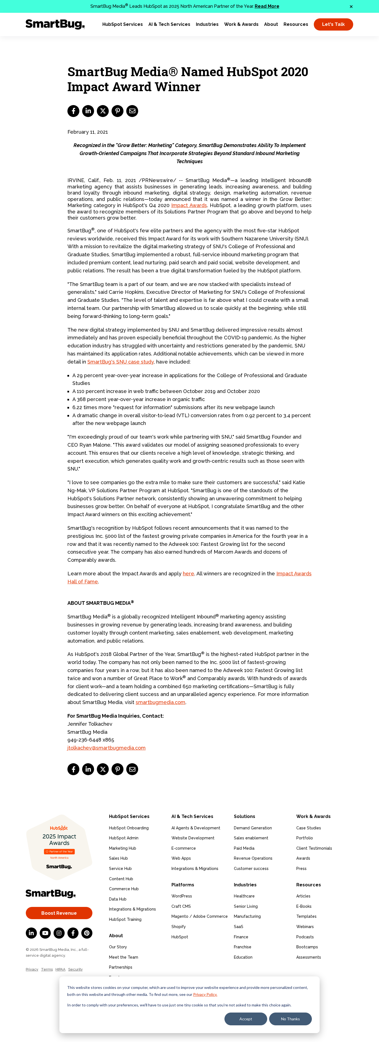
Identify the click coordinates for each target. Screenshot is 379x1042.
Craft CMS (181, 906)
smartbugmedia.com (160, 702)
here (188, 573)
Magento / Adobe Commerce (199, 916)
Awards (303, 858)
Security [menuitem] (75, 969)
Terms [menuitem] (47, 969)
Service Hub (120, 868)
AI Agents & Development (195, 828)
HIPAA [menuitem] (60, 969)
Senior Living (246, 906)
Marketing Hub (122, 848)
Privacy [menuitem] (32, 969)
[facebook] (73, 111)
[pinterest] (117, 111)
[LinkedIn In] (31, 933)
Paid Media (244, 848)
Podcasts (305, 937)
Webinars (305, 926)
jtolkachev (79, 748)
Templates (306, 916)
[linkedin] (88, 111)
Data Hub (118, 899)
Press (301, 868)
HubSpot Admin (123, 838)
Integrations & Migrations (132, 909)
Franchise (242, 947)
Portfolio (304, 838)
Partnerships (120, 967)
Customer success (251, 868)
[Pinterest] (86, 933)
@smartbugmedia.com (119, 748)
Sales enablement (251, 838)
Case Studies (308, 828)
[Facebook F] (73, 933)
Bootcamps (307, 947)
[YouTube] (45, 933)
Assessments (308, 957)
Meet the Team (123, 957)
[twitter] (103, 111)
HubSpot (179, 937)
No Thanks (290, 1018)
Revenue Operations (253, 858)
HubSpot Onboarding (129, 828)
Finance (241, 937)
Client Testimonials (314, 848)
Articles (303, 896)
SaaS (238, 926)
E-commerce (183, 848)
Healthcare (244, 896)
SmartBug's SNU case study (120, 362)
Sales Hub (118, 858)
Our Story (118, 947)
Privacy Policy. (205, 994)
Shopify (178, 926)
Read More (267, 6)
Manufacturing (247, 916)
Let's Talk (333, 24)
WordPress (181, 896)
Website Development (192, 838)
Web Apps (181, 858)
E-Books (304, 906)
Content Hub (121, 879)
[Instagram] (59, 933)
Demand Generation (253, 828)
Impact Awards (189, 205)
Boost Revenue (59, 913)
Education (243, 957)
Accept (245, 1018)
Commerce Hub (124, 889)
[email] (132, 111)
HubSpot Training (125, 919)
